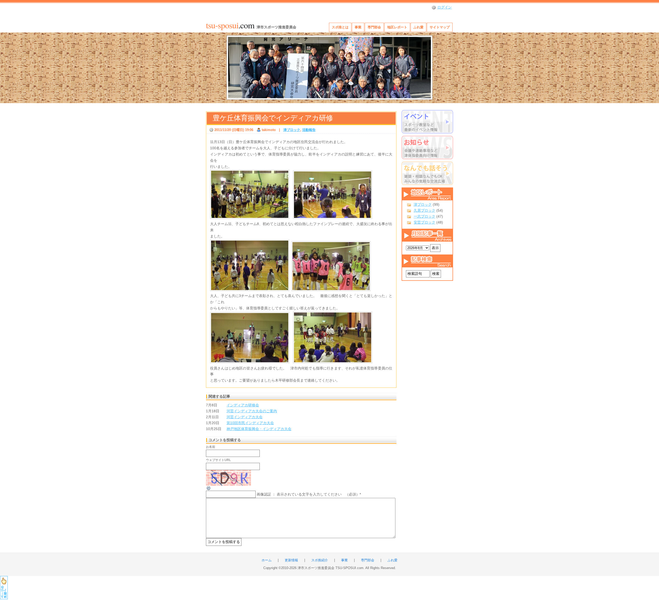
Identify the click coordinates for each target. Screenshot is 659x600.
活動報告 (309, 130)
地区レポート (397, 27)
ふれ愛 (418, 27)
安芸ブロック (424, 222)
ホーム (267, 560)
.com (230, 25)
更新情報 (291, 560)
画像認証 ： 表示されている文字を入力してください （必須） (308, 494)
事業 (358, 27)
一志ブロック (424, 216)
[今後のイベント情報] (427, 121)
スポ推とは (340, 27)
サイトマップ (440, 27)
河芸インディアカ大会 (245, 417)
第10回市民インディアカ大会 (250, 423)
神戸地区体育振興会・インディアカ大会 (259, 429)
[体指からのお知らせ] (427, 147)
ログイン (444, 7)
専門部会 (374, 27)
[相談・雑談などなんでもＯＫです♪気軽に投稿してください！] (427, 173)
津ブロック (423, 204)
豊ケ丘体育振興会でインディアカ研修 (273, 118)
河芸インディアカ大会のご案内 (252, 411)
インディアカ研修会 (243, 405)
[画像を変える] (209, 489)
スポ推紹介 (319, 560)
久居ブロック (424, 210)
